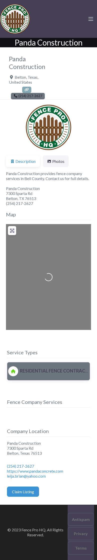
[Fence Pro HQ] (15, 18)
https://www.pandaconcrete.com (35, 471)
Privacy (81, 533)
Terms (81, 548)
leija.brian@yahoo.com (26, 476)
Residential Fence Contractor (56, 370)
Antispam (81, 519)
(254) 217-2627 (20, 466)
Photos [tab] (58, 161)
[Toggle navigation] (91, 19)
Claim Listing (23, 491)
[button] (12, 127)
